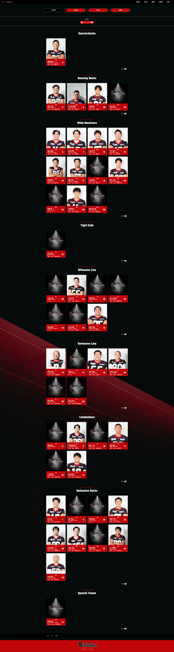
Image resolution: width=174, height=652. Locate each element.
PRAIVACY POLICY (84, 649)
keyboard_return (122, 69)
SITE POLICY (91, 649)
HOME (47, 635)
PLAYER (56, 635)
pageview (125, 69)
